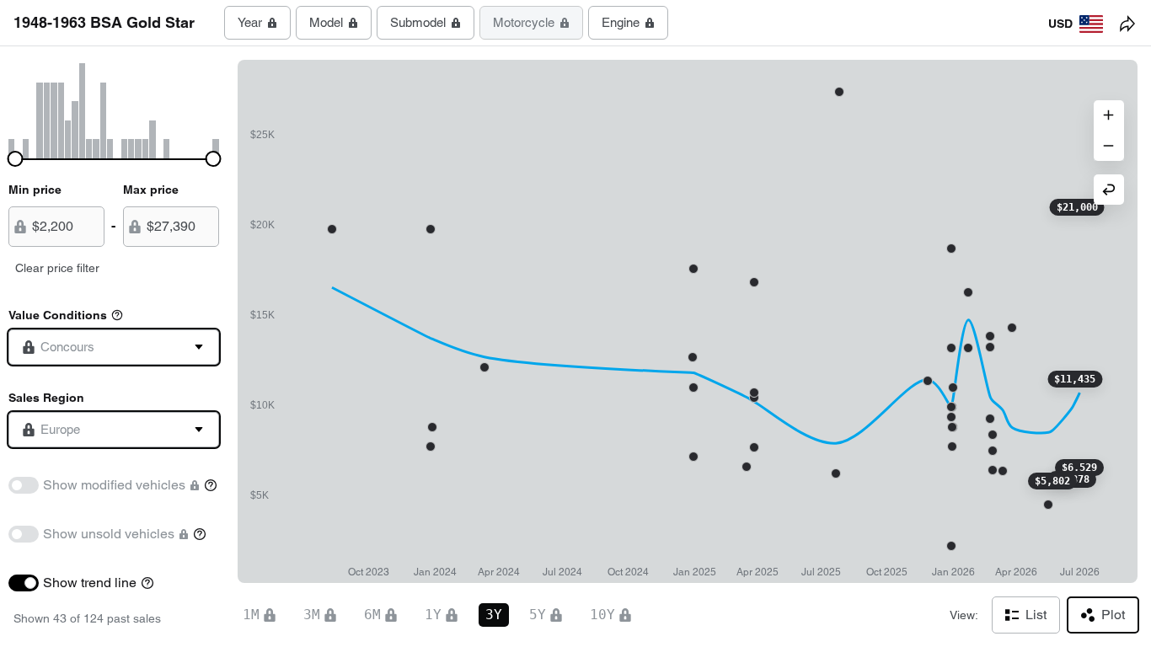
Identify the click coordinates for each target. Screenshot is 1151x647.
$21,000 (1077, 207)
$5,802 (1052, 481)
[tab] (257, 23)
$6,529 (1079, 467)
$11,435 (1074, 379)
